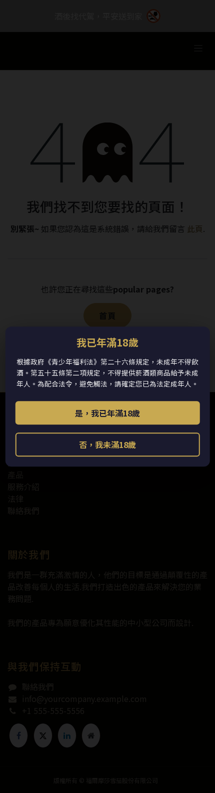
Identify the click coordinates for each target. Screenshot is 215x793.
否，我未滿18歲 (107, 444)
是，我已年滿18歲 (107, 413)
